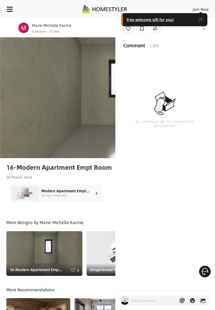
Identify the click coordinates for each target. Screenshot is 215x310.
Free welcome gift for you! (150, 19)
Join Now (201, 9)
